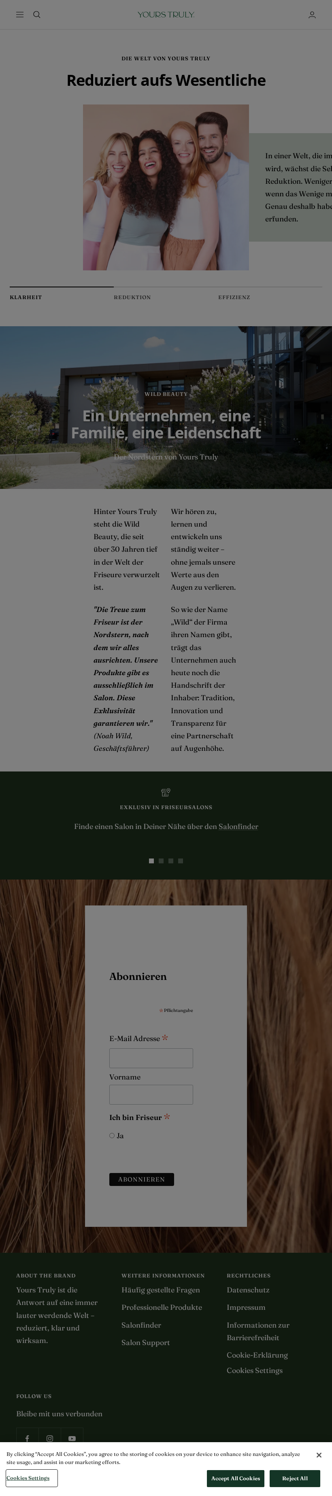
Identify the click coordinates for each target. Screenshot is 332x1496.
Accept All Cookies (235, 1478)
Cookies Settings (27, 1478)
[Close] (319, 1455)
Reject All (294, 1478)
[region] (166, 1469)
